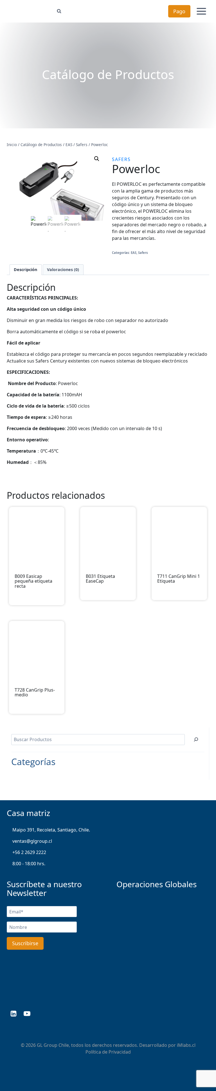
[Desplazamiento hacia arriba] (203, 1069)
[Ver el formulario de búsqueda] (59, 11)
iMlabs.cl (186, 1045)
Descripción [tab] (25, 269)
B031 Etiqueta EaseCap (100, 579)
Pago (179, 11)
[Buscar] (196, 739)
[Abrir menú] (201, 11)
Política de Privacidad (108, 1052)
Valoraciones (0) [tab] (63, 269)
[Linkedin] (13, 1013)
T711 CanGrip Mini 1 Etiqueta (178, 579)
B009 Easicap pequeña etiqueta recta (33, 581)
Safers (121, 159)
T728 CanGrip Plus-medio (35, 692)
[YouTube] (27, 1013)
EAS (133, 253)
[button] (97, 159)
